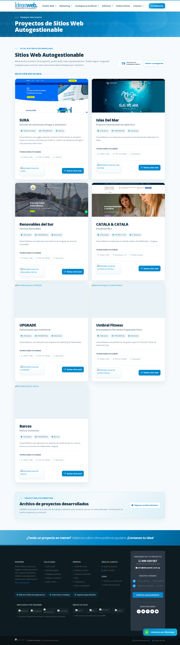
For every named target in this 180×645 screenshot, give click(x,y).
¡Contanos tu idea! (140, 538)
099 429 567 (149, 561)
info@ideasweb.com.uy (149, 567)
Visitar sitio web (74, 171)
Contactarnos (79, 582)
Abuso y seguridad (81, 586)
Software (106, 5)
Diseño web (50, 566)
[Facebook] (139, 611)
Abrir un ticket (109, 570)
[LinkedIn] (152, 611)
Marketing (64, 5)
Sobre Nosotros (80, 566)
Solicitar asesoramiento (147, 595)
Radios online (50, 582)
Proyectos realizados (82, 574)
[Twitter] (143, 611)
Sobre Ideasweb (21, 582)
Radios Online (123, 5)
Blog (76, 578)
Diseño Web (48, 5)
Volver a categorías (154, 63)
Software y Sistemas (53, 578)
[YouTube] (157, 611)
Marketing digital (51, 570)
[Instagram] (148, 611)
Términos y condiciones (112, 581)
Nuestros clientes (81, 570)
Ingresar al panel (110, 566)
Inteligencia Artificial (86, 5)
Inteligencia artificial (53, 574)
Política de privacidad (111, 585)
